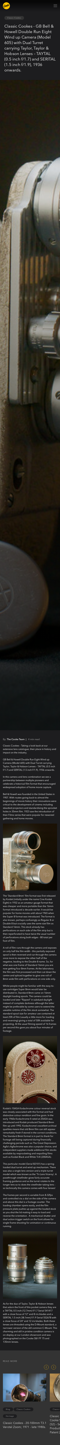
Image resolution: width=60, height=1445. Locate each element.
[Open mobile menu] (55, 6)
